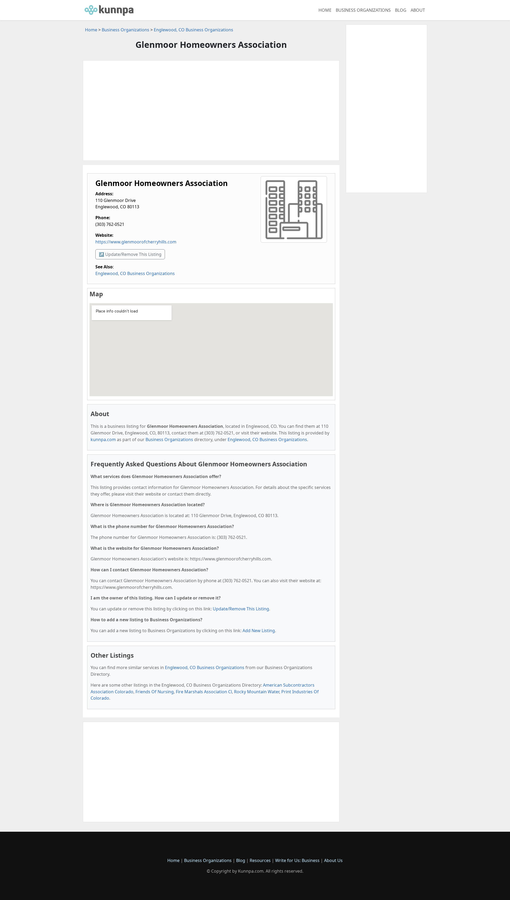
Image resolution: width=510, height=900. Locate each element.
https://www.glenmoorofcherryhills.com (135, 242)
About (418, 10)
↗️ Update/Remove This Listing (130, 254)
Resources (260, 860)
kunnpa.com (103, 439)
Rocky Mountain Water (256, 692)
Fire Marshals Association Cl (204, 692)
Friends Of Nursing (154, 692)
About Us (333, 860)
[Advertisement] (211, 110)
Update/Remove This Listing (241, 609)
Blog (400, 10)
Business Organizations (363, 10)
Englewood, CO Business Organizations (193, 30)
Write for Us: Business (297, 860)
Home (325, 10)
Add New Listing (259, 630)
